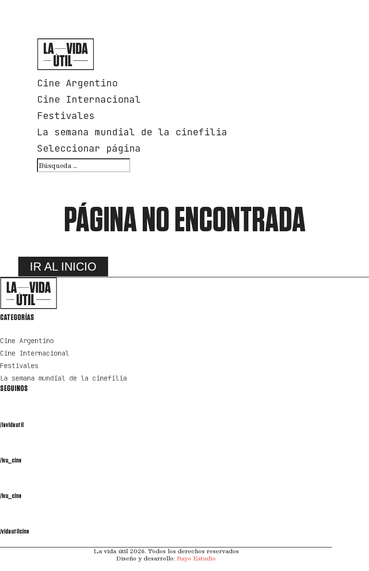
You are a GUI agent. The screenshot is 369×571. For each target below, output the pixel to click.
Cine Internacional (89, 99)
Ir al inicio (63, 266)
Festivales (66, 115)
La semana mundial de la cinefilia (132, 132)
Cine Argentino (77, 83)
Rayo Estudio (196, 558)
